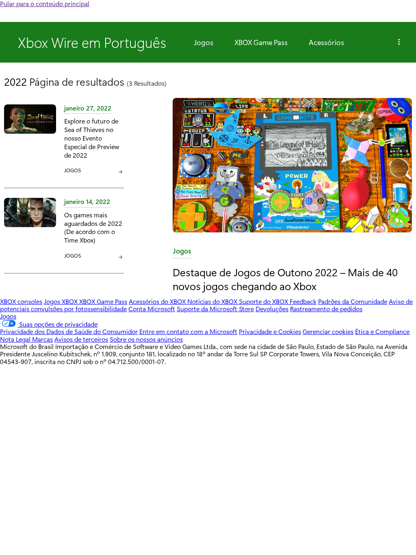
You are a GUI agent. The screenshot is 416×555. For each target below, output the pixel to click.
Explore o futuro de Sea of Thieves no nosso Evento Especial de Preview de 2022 (91, 138)
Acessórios (326, 42)
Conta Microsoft (151, 308)
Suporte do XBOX (264, 301)
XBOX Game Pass (261, 42)
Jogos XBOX (61, 301)
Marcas (42, 339)
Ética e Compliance (382, 331)
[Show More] (399, 42)
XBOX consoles (21, 301)
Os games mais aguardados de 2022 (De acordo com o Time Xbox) (93, 227)
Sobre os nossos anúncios (146, 339)
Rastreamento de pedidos (326, 308)
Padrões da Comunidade (352, 301)
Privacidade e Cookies (270, 331)
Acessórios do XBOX (158, 301)
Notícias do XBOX (213, 301)
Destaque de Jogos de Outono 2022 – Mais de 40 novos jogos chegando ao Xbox (285, 278)
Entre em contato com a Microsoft (188, 331)
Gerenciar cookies (328, 331)
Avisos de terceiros (81, 339)
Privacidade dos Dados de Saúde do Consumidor (69, 331)
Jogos (203, 42)
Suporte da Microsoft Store (215, 308)
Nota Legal (16, 339)
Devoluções (272, 308)
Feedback (303, 301)
